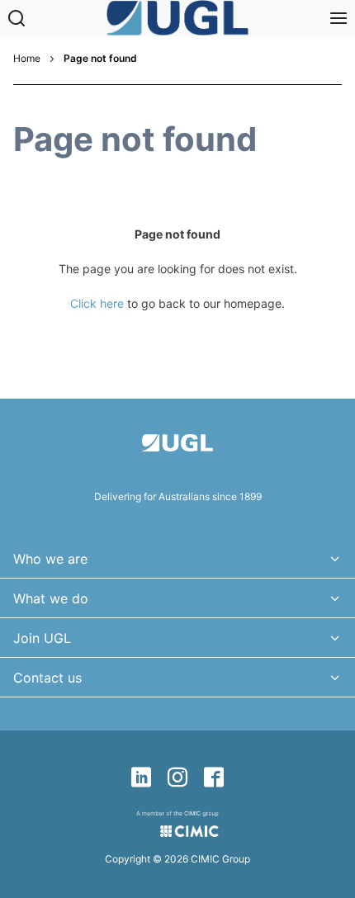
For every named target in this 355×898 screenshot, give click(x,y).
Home (26, 58)
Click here (97, 303)
